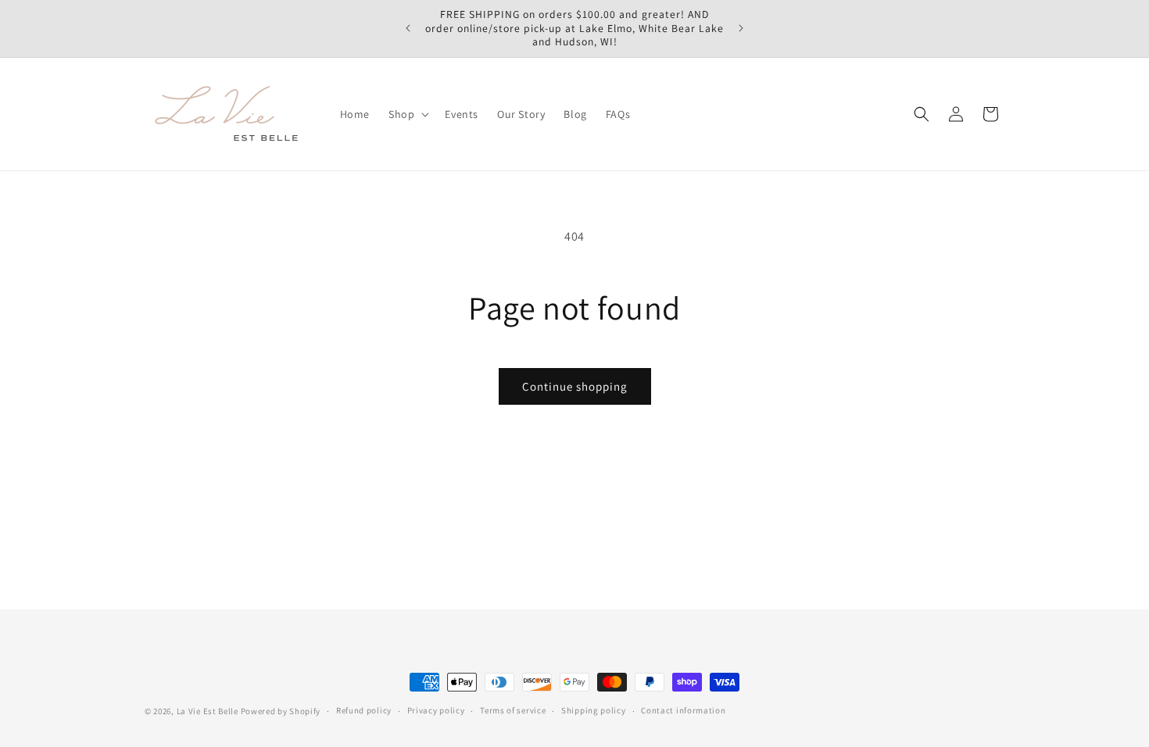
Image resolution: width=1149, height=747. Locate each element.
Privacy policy (436, 710)
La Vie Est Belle (207, 711)
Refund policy (364, 710)
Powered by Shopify (281, 711)
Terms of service (513, 710)
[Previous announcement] (408, 28)
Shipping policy (593, 710)
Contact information (683, 710)
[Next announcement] (741, 28)
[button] (407, 114)
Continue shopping (575, 386)
